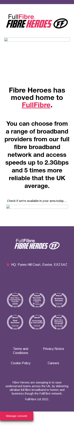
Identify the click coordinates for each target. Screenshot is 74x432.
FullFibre (36, 105)
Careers (53, 363)
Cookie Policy (20, 363)
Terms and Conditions (20, 351)
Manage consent (16, 415)
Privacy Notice (53, 349)
